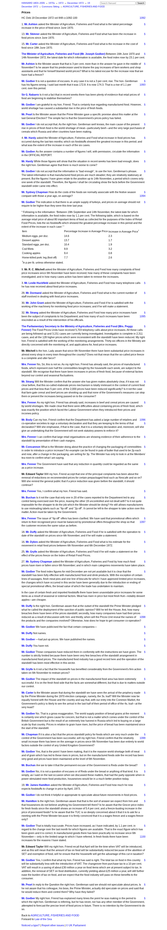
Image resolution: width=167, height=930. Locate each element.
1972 (61, 3)
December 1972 (75, 3)
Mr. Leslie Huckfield (36, 283)
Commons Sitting (51, 6)
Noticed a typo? (31, 925)
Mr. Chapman (30, 734)
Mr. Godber (28, 81)
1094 (142, 196)
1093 (142, 84)
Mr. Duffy (31, 532)
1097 (142, 522)
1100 (142, 836)
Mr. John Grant (35, 302)
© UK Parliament (76, 925)
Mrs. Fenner (29, 364)
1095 (142, 316)
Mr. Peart (27, 114)
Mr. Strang (32, 312)
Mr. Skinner (33, 34)
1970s (51, 3)
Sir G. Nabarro (30, 94)
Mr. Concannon (31, 446)
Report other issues (53, 925)
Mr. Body (27, 419)
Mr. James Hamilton (38, 785)
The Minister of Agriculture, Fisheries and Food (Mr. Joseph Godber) (63, 53)
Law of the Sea (43, 919)
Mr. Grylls (31, 551)
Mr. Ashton (31, 24)
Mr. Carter (32, 44)
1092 (142, 17)
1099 (142, 738)
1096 (142, 419)
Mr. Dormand (34, 293)
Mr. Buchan (29, 497)
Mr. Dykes (32, 541)
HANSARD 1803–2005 (33, 3)
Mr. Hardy (30, 137)
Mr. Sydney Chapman (35, 192)
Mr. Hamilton (29, 801)
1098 (142, 617)
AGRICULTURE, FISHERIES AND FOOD (84, 6)
